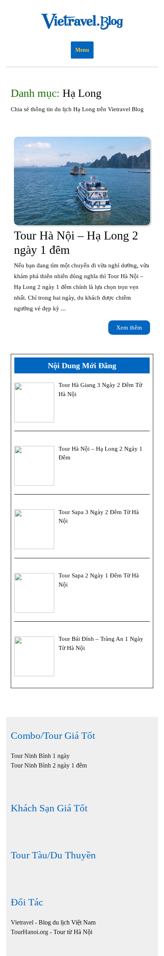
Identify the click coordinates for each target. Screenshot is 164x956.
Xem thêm (133, 329)
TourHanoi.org (29, 932)
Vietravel (22, 922)
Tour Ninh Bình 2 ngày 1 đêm (49, 765)
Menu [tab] (82, 50)
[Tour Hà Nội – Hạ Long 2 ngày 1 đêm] (82, 181)
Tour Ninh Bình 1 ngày (40, 755)
